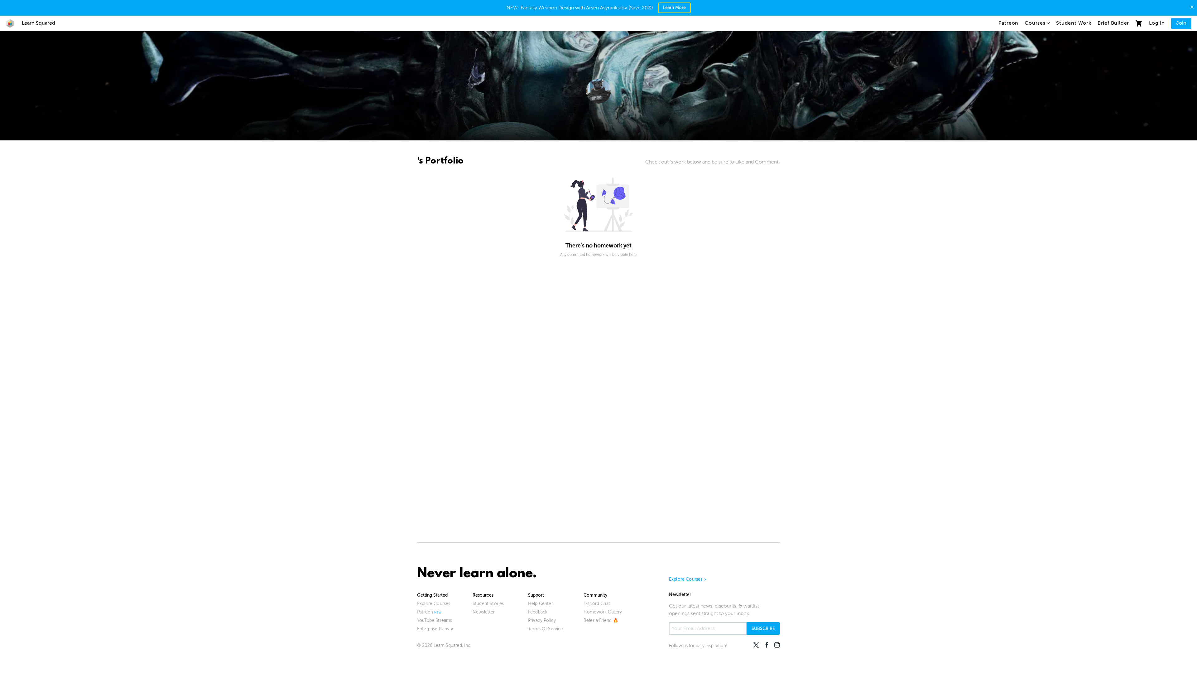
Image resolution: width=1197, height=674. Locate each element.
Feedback (537, 612)
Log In (1157, 23)
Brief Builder (1113, 23)
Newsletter (484, 612)
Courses (1035, 23)
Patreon (1008, 23)
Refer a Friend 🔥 (601, 620)
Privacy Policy (542, 620)
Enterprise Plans (433, 629)
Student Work (1073, 23)
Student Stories (488, 603)
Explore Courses (433, 603)
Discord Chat (597, 603)
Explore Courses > (687, 579)
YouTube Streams (434, 620)
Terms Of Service (545, 629)
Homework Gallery (603, 612)
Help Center (540, 603)
